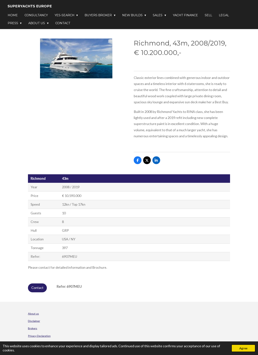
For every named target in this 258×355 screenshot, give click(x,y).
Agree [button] (243, 348)
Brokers (32, 328)
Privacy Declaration (39, 335)
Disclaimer (34, 321)
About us (33, 313)
